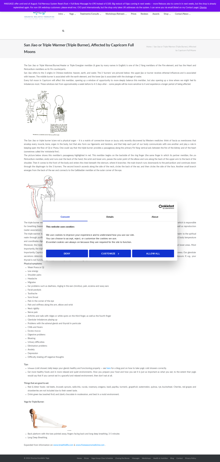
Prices (133, 14)
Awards (156, 14)
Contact (179, 458)
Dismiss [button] (203, 8)
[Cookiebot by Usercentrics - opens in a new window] (161, 207)
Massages (135, 458)
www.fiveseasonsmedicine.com (90, 445)
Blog (172, 458)
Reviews (144, 14)
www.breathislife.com (63, 445)
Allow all (153, 253)
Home (149, 47)
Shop (166, 14)
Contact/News (181, 14)
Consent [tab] (65, 216)
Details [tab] (110, 216)
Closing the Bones (122, 458)
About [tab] (155, 216)
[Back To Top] (212, 454)
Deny (67, 253)
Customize (108, 253)
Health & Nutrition (160, 458)
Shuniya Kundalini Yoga (40, 458)
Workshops (146, 458)
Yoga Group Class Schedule (102, 458)
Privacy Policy (190, 458)
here (109, 368)
